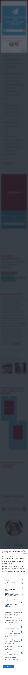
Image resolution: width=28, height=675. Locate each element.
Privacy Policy (22, 672)
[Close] (24, 551)
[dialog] (14, 612)
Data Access (14, 672)
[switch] (22, 583)
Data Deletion (5, 672)
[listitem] (14, 579)
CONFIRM (8, 666)
